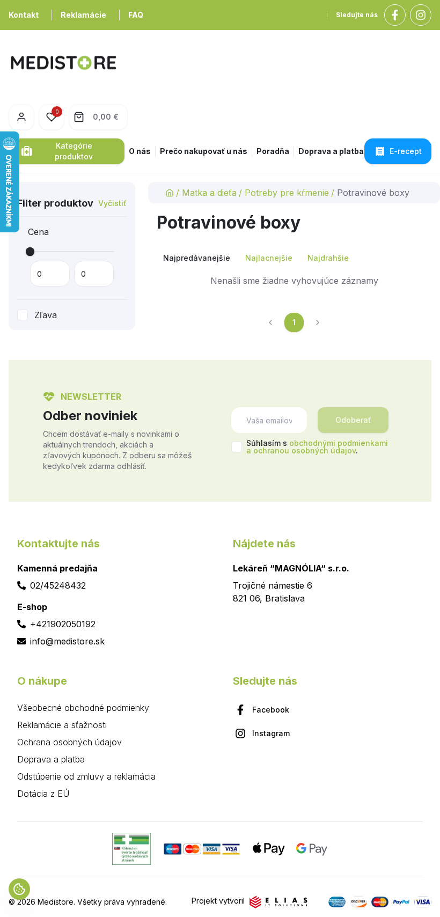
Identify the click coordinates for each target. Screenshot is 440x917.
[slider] (30, 251)
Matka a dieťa (209, 192)
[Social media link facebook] (395, 15)
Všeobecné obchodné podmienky (83, 707)
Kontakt (24, 14)
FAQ (135, 14)
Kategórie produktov (74, 151)
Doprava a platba (331, 151)
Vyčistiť (112, 203)
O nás (140, 151)
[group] (294, 258)
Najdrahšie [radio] (328, 257)
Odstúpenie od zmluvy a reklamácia (86, 776)
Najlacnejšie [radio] (268, 257)
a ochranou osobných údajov (301, 450)
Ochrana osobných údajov (69, 742)
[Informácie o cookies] (19, 889)
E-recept (406, 151)
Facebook (270, 709)
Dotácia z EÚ (43, 793)
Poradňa (272, 151)
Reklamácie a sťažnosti (62, 725)
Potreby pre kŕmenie (287, 192)
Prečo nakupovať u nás (203, 151)
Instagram (271, 733)
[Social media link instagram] (420, 15)
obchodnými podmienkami (338, 443)
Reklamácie (83, 14)
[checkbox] (22, 315)
